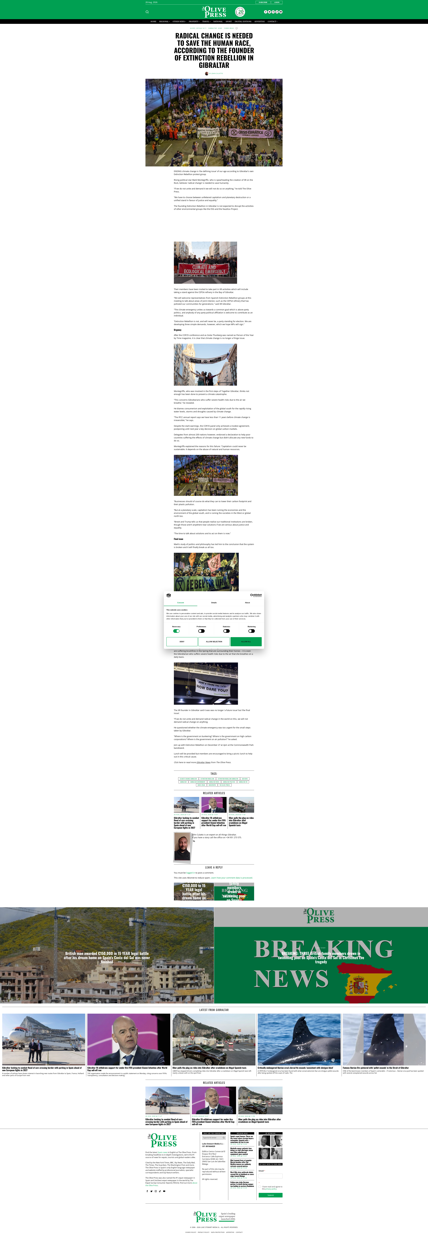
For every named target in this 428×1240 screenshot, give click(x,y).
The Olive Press (225, 785)
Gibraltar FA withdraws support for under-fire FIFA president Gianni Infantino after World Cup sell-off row (213, 821)
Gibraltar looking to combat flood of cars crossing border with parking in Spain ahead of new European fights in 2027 (186, 823)
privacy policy (271, 1189)
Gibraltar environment (197, 782)
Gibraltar (212, 28)
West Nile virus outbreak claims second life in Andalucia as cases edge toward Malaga (242, 1174)
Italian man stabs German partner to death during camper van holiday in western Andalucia (242, 1184)
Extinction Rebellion (207, 779)
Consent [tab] (180, 603)
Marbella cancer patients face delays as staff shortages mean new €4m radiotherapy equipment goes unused (241, 1151)
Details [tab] (214, 603)
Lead (220, 28)
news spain (201, 785)
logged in (190, 872)
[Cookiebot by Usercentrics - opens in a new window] (252, 595)
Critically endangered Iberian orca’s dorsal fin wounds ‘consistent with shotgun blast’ (295, 1068)
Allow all (246, 642)
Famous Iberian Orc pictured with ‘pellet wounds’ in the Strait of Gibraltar (376, 1068)
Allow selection (214, 642)
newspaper (212, 785)
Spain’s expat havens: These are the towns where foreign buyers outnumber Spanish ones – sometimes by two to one (242, 1139)
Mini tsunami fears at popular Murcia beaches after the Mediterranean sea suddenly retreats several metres (241, 1163)
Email (262, 1171)
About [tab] (247, 603)
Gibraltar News (203, 762)
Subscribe (263, 2)
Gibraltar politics (229, 782)
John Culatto (217, 73)
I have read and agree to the (272, 1188)
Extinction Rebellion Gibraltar (228, 779)
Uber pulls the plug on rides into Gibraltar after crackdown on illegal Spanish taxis (241, 821)
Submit (271, 1195)
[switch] (201, 631)
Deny (182, 642)
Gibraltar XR (243, 782)
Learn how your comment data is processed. (232, 877)
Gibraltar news (214, 782)
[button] (223, 1137)
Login (276, 2)
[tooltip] (265, 12)
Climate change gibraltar (188, 779)
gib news (245, 779)
